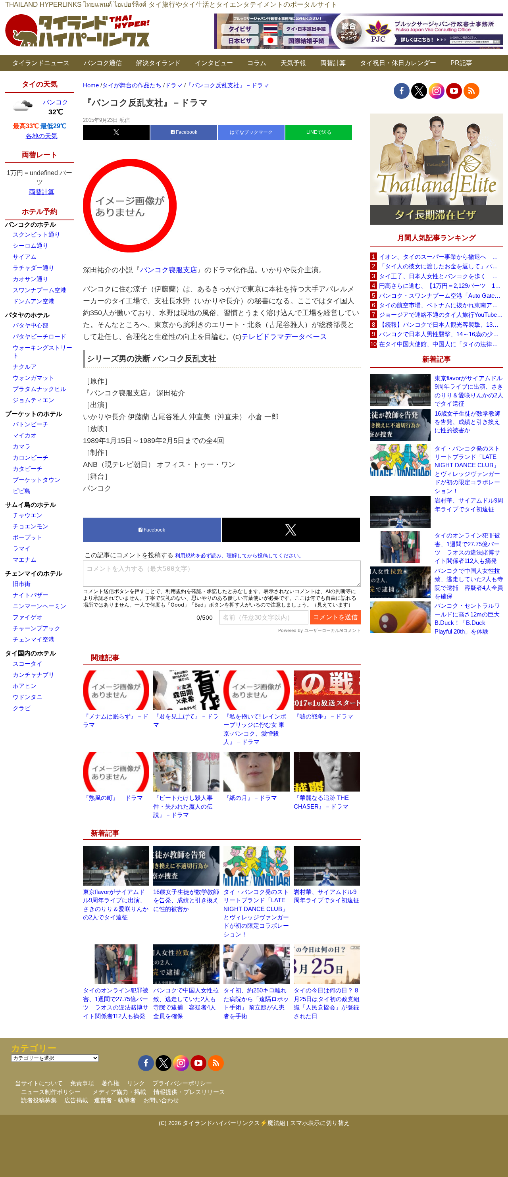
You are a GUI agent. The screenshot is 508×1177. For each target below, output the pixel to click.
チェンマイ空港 (33, 639)
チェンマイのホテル (33, 573)
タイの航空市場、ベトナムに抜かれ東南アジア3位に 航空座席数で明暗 (441, 305)
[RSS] (471, 91)
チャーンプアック (36, 628)
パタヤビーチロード (39, 336)
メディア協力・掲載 (119, 1091)
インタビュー (214, 63)
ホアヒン (25, 685)
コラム (256, 63)
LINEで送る (318, 132)
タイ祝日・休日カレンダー (398, 63)
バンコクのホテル (30, 224)
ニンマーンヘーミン (39, 606)
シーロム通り (30, 245)
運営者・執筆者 (115, 1100)
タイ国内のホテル (30, 653)
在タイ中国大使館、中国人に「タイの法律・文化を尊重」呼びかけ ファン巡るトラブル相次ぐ (441, 344)
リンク (136, 1083)
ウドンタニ (27, 696)
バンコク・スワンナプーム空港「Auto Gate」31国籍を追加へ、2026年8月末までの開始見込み (441, 295)
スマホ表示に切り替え (320, 1122)
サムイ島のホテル (30, 504)
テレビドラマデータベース (284, 337)
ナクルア (25, 366)
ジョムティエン (33, 400)
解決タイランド (158, 63)
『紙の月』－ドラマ (250, 797)
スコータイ (27, 663)
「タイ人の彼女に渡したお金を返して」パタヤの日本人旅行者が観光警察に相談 (441, 266)
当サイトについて (39, 1083)
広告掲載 (76, 1100)
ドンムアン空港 (33, 301)
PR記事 (461, 63)
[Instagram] (436, 91)
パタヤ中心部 (30, 325)
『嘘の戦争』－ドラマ (323, 716)
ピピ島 (22, 490)
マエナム (25, 559)
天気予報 (293, 63)
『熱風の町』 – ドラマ (113, 797)
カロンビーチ (30, 457)
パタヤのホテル (27, 315)
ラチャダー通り (33, 267)
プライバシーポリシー (182, 1083)
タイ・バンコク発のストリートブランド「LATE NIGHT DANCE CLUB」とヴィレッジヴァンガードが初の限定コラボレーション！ (467, 469)
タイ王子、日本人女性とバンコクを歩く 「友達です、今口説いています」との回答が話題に (441, 276)
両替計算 (333, 63)
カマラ (22, 446)
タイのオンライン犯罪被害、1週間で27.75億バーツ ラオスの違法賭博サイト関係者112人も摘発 (467, 548)
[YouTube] (454, 91)
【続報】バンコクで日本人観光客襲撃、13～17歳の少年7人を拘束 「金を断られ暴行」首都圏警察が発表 (441, 324)
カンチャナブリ (33, 674)
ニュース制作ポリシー (51, 1091)
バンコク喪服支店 (168, 270)
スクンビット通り (36, 234)
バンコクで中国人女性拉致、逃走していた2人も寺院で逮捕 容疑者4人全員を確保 (469, 583)
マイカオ (25, 435)
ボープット (27, 537)
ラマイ (22, 548)
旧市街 (22, 583)
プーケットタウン (36, 479)
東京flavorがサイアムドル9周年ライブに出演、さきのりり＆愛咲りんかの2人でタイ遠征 (469, 391)
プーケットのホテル (33, 413)
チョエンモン (30, 526)
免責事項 (82, 1083)
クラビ (22, 708)
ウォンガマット (33, 377)
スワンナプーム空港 (39, 290)
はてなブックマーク (251, 132)
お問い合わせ (161, 1100)
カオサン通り (30, 278)
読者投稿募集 (39, 1100)
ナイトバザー (30, 594)
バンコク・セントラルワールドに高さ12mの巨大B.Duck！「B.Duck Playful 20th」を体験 (467, 618)
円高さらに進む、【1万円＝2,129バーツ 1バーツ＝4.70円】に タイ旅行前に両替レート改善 (441, 285)
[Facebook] (402, 91)
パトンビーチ (30, 424)
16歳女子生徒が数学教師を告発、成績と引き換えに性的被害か (186, 900)
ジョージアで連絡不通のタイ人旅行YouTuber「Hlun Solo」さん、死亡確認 (441, 314)
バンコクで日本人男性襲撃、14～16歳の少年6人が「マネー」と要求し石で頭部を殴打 (441, 334)
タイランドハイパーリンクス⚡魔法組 (234, 1122)
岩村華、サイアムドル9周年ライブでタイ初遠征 (469, 504)
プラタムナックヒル (39, 388)
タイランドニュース (40, 63)
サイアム (25, 256)
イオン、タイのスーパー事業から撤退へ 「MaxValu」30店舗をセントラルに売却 (441, 256)
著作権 (110, 1083)
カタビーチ (27, 468)
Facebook (186, 132)
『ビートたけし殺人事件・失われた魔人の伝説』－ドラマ (183, 806)
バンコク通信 (103, 63)
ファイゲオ (27, 617)
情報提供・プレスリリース (189, 1091)
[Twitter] (419, 91)
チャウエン (27, 515)
